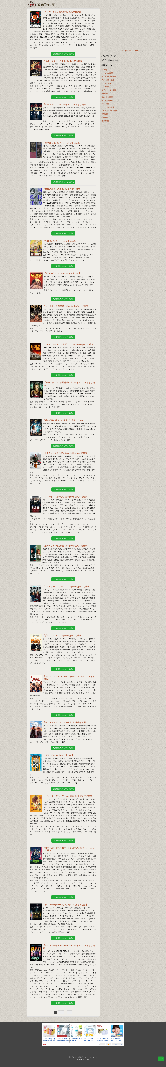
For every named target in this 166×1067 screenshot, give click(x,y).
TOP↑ (161, 1058)
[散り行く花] (36, 143)
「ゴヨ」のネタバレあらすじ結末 (58, 755)
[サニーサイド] (36, 61)
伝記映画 (105, 114)
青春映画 (105, 93)
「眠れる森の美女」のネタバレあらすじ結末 (63, 420)
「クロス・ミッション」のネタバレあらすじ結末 (65, 722)
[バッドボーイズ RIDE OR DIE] (36, 946)
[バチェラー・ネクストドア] (35, 345)
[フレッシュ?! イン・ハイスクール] (36, 677)
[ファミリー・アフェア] (35, 587)
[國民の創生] (36, 189)
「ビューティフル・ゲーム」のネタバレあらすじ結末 (67, 796)
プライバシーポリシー (91, 1057)
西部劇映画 (105, 121)
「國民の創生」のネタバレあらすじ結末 (61, 189)
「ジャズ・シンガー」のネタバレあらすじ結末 (64, 104)
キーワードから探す (131, 50)
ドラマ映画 (105, 87)
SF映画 (104, 70)
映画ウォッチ (42, 4)
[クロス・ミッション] (36, 723)
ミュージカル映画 (108, 107)
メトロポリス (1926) (51, 309)
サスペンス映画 (107, 97)
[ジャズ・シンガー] (36, 105)
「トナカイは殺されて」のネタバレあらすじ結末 (64, 453)
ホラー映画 (105, 104)
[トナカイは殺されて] (35, 453)
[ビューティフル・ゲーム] (36, 796)
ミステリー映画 (107, 100)
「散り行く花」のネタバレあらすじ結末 (61, 143)
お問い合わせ (72, 1057)
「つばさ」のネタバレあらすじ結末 (59, 241)
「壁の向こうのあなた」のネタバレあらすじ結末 (64, 546)
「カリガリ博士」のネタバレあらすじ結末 (61, 12)
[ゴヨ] (36, 755)
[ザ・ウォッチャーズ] (36, 905)
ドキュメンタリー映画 (109, 111)
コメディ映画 (106, 83)
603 (69, 1012)
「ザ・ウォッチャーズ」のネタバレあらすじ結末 (65, 904)
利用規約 (80, 1057)
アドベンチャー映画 (109, 76)
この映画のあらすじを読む (63, 54)
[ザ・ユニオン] (36, 636)
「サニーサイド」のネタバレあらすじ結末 (62, 61)
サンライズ (48, 277)
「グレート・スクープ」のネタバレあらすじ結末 (65, 497)
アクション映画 (107, 73)
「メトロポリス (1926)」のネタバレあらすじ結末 (65, 306)
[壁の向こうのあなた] (35, 546)
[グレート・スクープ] (35, 497)
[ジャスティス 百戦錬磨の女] (36, 383)
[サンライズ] (36, 274)
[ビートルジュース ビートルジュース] (36, 848)
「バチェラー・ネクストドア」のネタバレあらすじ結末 (67, 344)
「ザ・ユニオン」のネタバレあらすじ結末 (62, 635)
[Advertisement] (120, 24)
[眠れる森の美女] (36, 421)
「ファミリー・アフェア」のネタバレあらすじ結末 (66, 586)
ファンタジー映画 (108, 80)
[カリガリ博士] (35, 12)
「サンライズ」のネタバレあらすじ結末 (62, 273)
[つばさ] (36, 241)
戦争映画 (105, 117)
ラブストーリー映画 (109, 90)
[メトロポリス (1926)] (36, 306)
